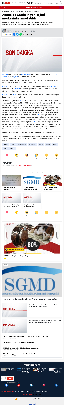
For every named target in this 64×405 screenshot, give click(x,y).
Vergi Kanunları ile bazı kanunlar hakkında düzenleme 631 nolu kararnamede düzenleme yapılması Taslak (45, 321)
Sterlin (59, 2)
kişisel (23, 74)
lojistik (15, 77)
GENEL (12, 11)
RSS (18, 398)
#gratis (13, 144)
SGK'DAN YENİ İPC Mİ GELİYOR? (11, 7)
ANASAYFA (6, 11)
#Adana (6, 144)
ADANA (5, 74)
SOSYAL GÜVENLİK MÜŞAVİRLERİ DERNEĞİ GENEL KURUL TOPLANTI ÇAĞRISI (30, 299)
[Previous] (60, 7)
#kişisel (48, 144)
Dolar (37, 2)
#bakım (55, 144)
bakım (28, 74)
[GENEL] (32, 279)
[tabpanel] (32, 240)
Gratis (55, 74)
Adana (4, 77)
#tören (41, 144)
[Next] (62, 7)
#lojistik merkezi (22, 144)
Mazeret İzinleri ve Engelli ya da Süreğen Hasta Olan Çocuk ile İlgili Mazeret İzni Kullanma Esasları (45, 305)
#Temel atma (32, 144)
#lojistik (12, 148)
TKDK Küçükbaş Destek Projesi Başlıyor (17, 256)
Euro (48, 2)
